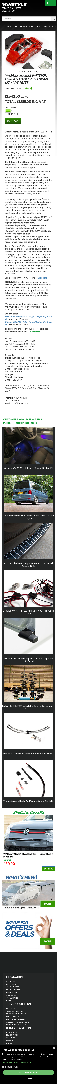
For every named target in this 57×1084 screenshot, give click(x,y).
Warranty (10, 1040)
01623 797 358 (9, 11)
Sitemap (9, 1001)
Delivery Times (12, 1035)
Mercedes (34, 26)
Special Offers (28, 812)
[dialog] (28, 1064)
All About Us (11, 981)
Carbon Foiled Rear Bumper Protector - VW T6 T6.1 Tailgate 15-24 (28, 564)
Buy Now (48, 868)
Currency (10, 1038)
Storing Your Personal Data (18, 1022)
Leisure (8, 26)
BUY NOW (13, 121)
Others (52, 26)
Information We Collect (16, 1014)
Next (51, 843)
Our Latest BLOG (13, 998)
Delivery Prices (12, 1032)
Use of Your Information (16, 1019)
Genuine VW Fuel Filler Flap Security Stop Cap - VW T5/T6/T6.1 (28, 660)
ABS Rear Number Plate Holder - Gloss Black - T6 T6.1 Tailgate (28, 517)
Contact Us (11, 995)
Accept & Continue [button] (28, 1072)
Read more (18, 1059)
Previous (5, 843)
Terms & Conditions (14, 1011)
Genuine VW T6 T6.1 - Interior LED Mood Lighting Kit (28, 468)
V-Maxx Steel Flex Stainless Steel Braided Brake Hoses (28, 753)
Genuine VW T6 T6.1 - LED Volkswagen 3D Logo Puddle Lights (28, 612)
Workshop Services (14, 990)
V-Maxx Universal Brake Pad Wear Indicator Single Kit (28, 801)
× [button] (54, 1048)
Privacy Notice (12, 1008)
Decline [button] (28, 1079)
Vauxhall (23, 26)
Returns (9, 1043)
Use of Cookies (12, 1016)
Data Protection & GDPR (16, 1025)
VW (15, 26)
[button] (28, 1062)
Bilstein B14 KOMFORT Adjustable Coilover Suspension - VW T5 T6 (28, 707)
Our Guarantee (12, 987)
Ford (44, 26)
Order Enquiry (12, 992)
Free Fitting (11, 984)
